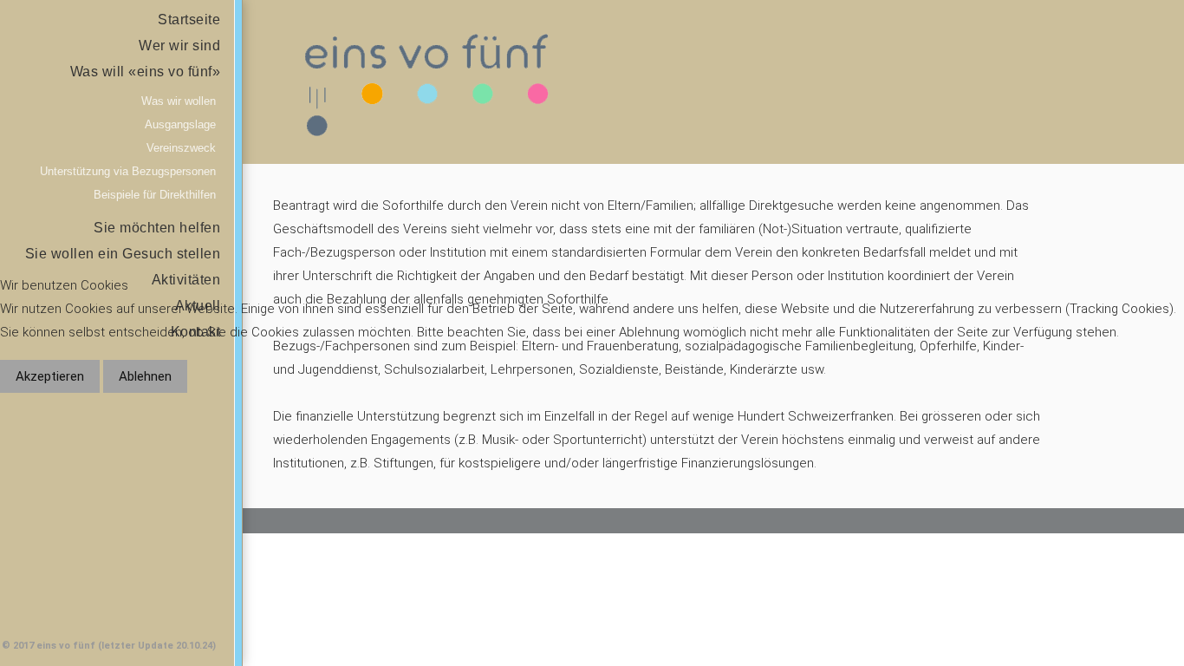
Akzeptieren (50, 376)
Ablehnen (145, 376)
